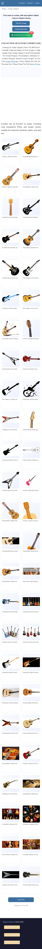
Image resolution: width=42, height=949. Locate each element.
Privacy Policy (12, 935)
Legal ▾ (37, 3)
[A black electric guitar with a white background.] (31, 267)
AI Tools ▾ (22, 3)
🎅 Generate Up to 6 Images (22, 34)
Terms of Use (12, 927)
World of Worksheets (12, 942)
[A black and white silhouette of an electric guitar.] (10, 389)
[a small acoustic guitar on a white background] (31, 298)
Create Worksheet (21, 29)
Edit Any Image (21, 23)
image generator (12, 61)
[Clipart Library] (2, 3)
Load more (21, 899)
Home (4, 9)
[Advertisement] (21, 99)
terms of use (35, 64)
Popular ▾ (30, 3)
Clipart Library (8, 922)
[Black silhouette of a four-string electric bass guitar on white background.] (10, 450)
